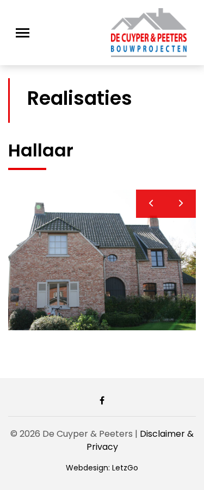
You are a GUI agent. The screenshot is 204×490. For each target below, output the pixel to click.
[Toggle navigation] (22, 32)
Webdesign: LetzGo (102, 467)
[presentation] (151, 203)
